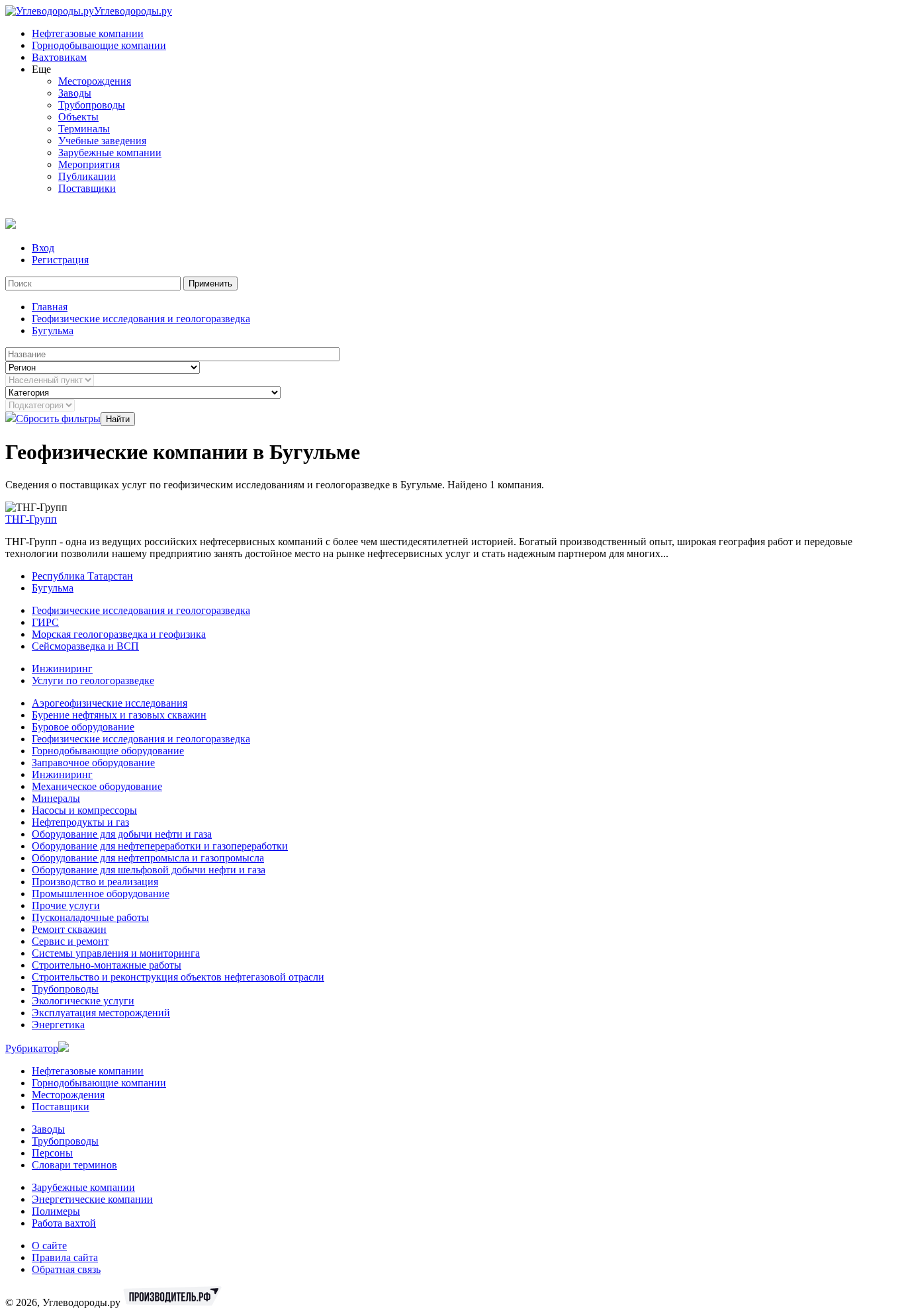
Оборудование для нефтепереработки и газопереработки (160, 846)
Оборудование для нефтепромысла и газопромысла (148, 857)
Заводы (74, 93)
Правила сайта (65, 1257)
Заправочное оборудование (93, 762)
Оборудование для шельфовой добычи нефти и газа (148, 869)
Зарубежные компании (109, 152)
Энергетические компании (92, 1199)
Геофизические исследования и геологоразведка (141, 318)
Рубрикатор (31, 1048)
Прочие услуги (66, 905)
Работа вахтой (64, 1223)
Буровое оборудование (83, 726)
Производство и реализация (95, 881)
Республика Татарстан (82, 576)
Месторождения (94, 81)
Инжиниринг (62, 668)
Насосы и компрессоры (84, 810)
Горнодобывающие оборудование (108, 750)
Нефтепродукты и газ (80, 822)
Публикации (87, 176)
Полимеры (56, 1211)
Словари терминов (74, 1164)
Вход (43, 247)
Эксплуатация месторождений (101, 1012)
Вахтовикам (59, 57)
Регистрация (60, 259)
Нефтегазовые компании (88, 33)
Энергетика (58, 1024)
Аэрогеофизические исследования (109, 703)
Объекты (78, 116)
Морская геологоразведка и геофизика (119, 634)
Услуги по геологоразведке (93, 680)
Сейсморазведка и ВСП (85, 646)
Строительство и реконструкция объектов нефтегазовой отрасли (178, 977)
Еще (41, 69)
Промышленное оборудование (100, 893)
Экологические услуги (83, 1000)
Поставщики (87, 188)
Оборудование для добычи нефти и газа (122, 834)
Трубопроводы (91, 104)
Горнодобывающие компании (99, 45)
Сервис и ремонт (70, 941)
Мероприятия (89, 164)
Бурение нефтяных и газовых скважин (119, 715)
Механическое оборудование (97, 786)
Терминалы (84, 128)
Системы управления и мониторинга (116, 953)
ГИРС (45, 622)
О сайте (49, 1245)
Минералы (56, 798)
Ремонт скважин (69, 929)
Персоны (52, 1153)
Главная (50, 306)
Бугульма (52, 330)
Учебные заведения (102, 140)
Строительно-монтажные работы (106, 965)
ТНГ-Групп (31, 519)
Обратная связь (66, 1269)
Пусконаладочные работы (90, 917)
